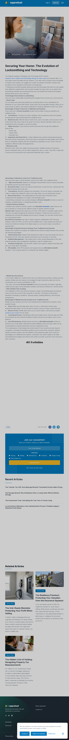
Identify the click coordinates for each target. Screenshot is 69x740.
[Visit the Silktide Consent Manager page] (63, 734)
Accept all (25, 734)
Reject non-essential (39, 734)
